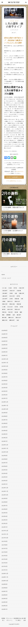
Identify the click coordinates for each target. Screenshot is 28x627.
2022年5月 (4, 512)
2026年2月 (4, 352)
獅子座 (3, 309)
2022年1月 (4, 527)
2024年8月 (4, 416)
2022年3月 (4, 520)
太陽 (16, 293)
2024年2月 (4, 437)
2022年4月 (4, 516)
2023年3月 (4, 477)
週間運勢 (9, 314)
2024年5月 (4, 427)
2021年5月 (4, 555)
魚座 (18, 320)
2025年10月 (5, 366)
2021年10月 (5, 537)
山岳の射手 (4, 298)
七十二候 (4, 288)
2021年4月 (4, 559)
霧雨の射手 (12, 320)
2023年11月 (5, 448)
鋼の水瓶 (4, 317)
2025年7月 (4, 377)
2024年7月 (4, 420)
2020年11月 (5, 577)
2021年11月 (5, 534)
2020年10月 (5, 580)
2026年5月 (4, 341)
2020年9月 (4, 584)
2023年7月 (4, 462)
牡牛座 (16, 306)
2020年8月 (4, 588)
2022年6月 (4, 509)
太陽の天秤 (21, 293)
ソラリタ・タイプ (14, 21)
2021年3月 (4, 563)
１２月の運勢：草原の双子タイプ (13, 207)
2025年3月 (4, 391)
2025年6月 (4, 380)
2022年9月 (4, 498)
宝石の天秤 (12, 296)
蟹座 (21, 312)
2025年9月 (4, 369)
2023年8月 (4, 459)
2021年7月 (4, 548)
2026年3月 (4, 348)
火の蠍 (3, 306)
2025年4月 (4, 387)
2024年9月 (4, 412)
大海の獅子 (4, 293)
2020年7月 (4, 591)
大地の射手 (4, 290)
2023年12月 (5, 445)
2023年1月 (4, 484)
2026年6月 (4, 337)
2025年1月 (4, 398)
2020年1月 (4, 609)
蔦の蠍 (16, 312)
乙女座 (10, 288)
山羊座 (11, 298)
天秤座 (11, 293)
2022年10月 (5, 495)
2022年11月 (5, 491)
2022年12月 (5, 487)
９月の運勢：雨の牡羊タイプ (11, 254)
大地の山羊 (12, 290)
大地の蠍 (19, 290)
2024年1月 (4, 441)
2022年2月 (4, 523)
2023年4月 (4, 473)
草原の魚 (4, 312)
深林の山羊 (17, 301)
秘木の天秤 (10, 309)
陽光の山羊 (18, 317)
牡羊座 (21, 306)
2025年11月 (5, 362)
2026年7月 (4, 334)
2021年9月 (4, 541)
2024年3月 (4, 434)
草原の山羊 (17, 309)
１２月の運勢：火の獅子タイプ (12, 231)
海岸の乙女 (10, 301)
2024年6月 (4, 423)
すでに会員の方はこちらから (14, 181)
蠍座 (3, 314)
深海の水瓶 (12, 304)
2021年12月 (5, 530)
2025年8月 (4, 373)
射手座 (18, 296)
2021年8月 (4, 545)
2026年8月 (4, 330)
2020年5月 (4, 598)
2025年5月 (4, 384)
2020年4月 (4, 602)
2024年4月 (4, 430)
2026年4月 (4, 344)
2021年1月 (4, 570)
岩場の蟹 (17, 298)
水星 (22, 298)
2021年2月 (4, 566)
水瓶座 (3, 301)
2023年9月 (4, 455)
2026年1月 (4, 355)
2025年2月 (4, 395)
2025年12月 (5, 359)
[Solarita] (14, 2)
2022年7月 (4, 505)
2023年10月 (5, 452)
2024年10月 (5, 409)
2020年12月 (5, 573)
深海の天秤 (4, 304)
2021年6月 (4, 552)
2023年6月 (4, 466)
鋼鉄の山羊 (11, 317)
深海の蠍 (19, 304)
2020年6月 (4, 595)
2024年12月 (5, 402)
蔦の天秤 (11, 312)
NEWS (3, 274)
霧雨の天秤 (4, 320)
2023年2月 (4, 480)
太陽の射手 (4, 296)
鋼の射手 (14, 32)
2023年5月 (4, 470)
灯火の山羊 (10, 306)
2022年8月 (4, 502)
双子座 (15, 288)
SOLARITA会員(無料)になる (14, 177)
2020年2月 (4, 605)
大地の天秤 (21, 288)
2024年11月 (5, 405)
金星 (14, 314)
